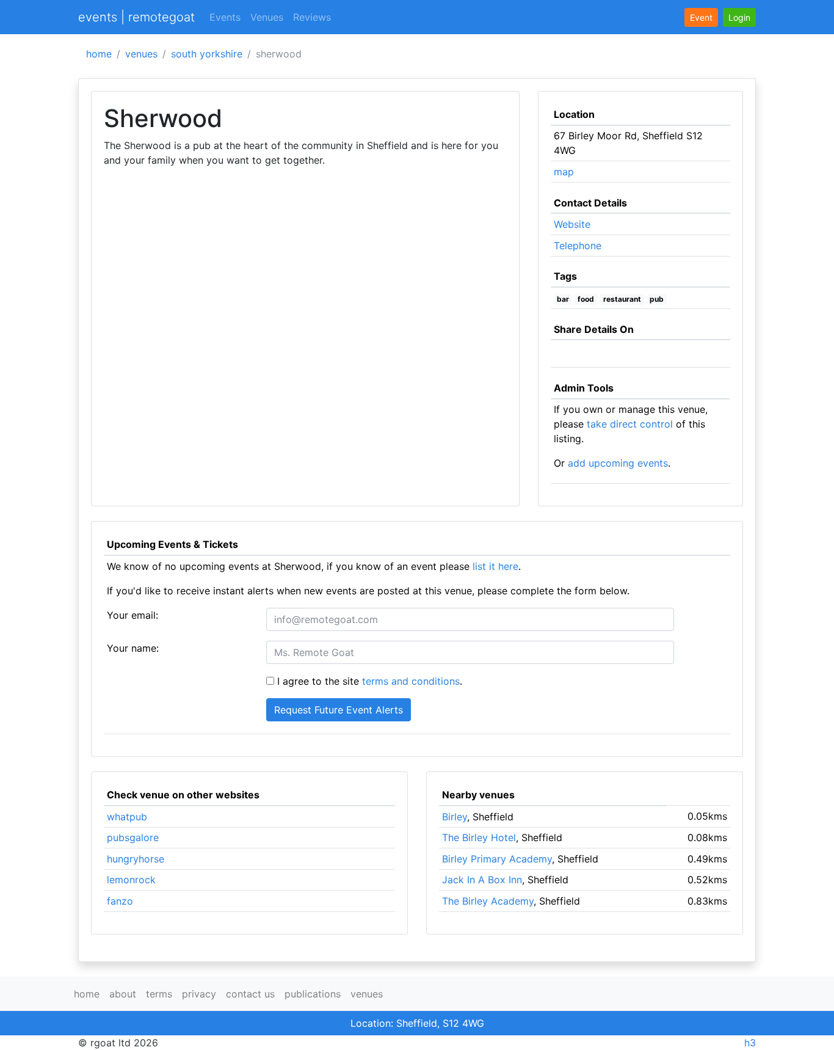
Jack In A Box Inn (482, 879)
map (564, 172)
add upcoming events (618, 463)
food (586, 299)
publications (313, 994)
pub (657, 299)
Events (225, 17)
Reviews (312, 17)
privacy (199, 994)
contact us (250, 994)
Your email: (132, 615)
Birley (454, 817)
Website (572, 224)
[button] (739, 17)
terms (159, 994)
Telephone (577, 245)
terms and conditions (411, 681)
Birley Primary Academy (497, 859)
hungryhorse (135, 859)
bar (563, 299)
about (122, 994)
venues (141, 54)
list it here (495, 566)
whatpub (127, 817)
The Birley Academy (488, 901)
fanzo (120, 901)
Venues (266, 17)
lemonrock (131, 879)
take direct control (630, 424)
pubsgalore (133, 837)
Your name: (133, 648)
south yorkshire (206, 54)
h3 (750, 1043)
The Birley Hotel (479, 837)
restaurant (622, 299)
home (99, 54)
